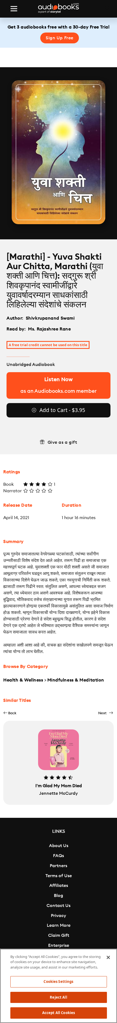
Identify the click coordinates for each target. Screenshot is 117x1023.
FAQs (58, 856)
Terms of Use (58, 876)
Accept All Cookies (58, 1012)
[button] (9, 713)
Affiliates (58, 885)
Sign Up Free (59, 38)
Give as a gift (62, 442)
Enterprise (58, 945)
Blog (58, 895)
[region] (58, 986)
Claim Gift (58, 935)
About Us (58, 846)
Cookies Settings (58, 981)
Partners (58, 866)
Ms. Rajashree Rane (49, 329)
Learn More (58, 925)
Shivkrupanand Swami (50, 318)
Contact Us (58, 905)
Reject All (58, 997)
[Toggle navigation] (14, 9)
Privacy (58, 915)
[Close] (108, 957)
